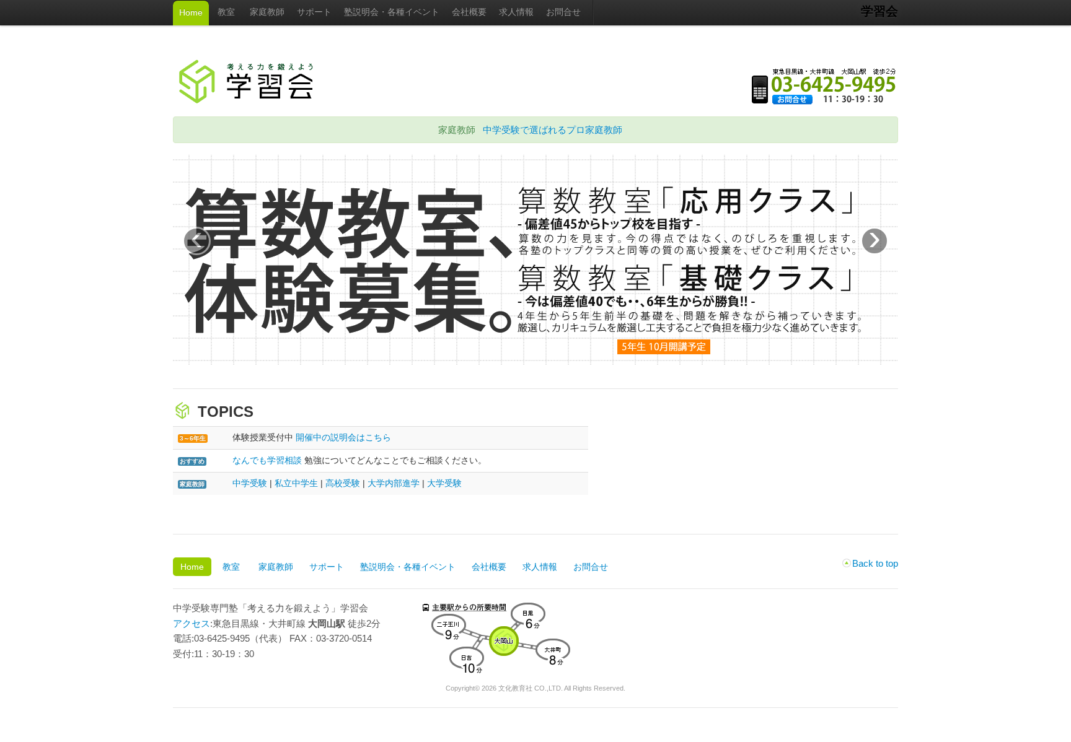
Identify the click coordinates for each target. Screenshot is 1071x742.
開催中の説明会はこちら (343, 437)
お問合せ (563, 12)
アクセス (191, 623)
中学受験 (249, 483)
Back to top (875, 563)
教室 (226, 12)
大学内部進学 (394, 483)
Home (191, 12)
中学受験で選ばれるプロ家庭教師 (552, 129)
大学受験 (444, 483)
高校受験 (342, 483)
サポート (314, 12)
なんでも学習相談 (267, 460)
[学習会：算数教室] (535, 362)
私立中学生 (296, 483)
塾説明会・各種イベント (391, 12)
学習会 (879, 11)
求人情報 (516, 12)
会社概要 (469, 12)
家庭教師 (267, 12)
